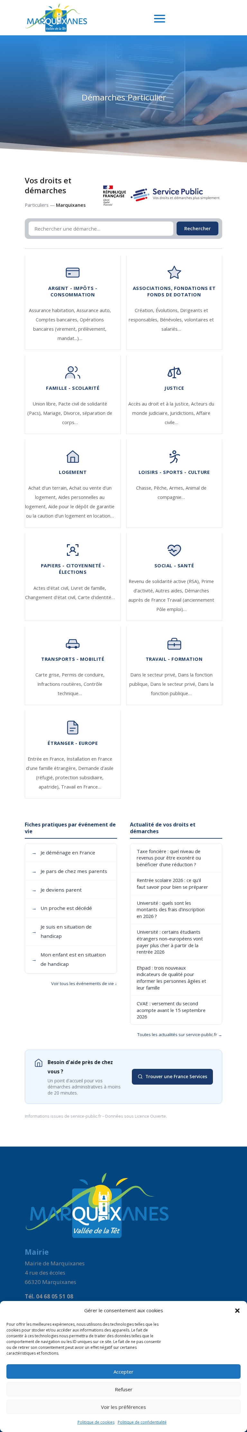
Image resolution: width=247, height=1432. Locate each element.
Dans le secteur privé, (154, 675)
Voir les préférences (123, 1407)
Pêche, (161, 488)
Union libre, (45, 404)
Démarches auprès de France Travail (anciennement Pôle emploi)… (171, 600)
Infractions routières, (60, 684)
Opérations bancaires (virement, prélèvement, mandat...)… (69, 329)
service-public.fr (85, 1116)
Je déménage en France (63, 852)
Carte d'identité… (96, 597)
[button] (237, 1310)
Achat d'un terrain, (48, 488)
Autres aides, (170, 591)
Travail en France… (81, 787)
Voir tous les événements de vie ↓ (84, 983)
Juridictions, (183, 413)
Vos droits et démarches (48, 185)
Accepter (123, 1371)
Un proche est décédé (62, 908)
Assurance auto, (94, 310)
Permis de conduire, (83, 675)
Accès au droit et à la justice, (159, 404)
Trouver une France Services (176, 1076)
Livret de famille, (88, 588)
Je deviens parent (57, 889)
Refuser (124, 1389)
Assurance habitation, (53, 310)
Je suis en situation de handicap (62, 931)
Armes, (177, 488)
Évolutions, (168, 310)
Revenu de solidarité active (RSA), (165, 581)
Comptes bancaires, (58, 320)
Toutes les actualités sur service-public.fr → (179, 1034)
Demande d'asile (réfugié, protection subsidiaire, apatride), (75, 777)
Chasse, (145, 488)
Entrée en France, (47, 759)
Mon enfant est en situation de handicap (69, 959)
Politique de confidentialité (142, 1422)
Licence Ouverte (150, 1116)
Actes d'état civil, (52, 588)
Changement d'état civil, (51, 597)
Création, (145, 310)
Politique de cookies (96, 1422)
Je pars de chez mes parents (69, 871)
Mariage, (53, 413)
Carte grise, (48, 675)
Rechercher (197, 228)
